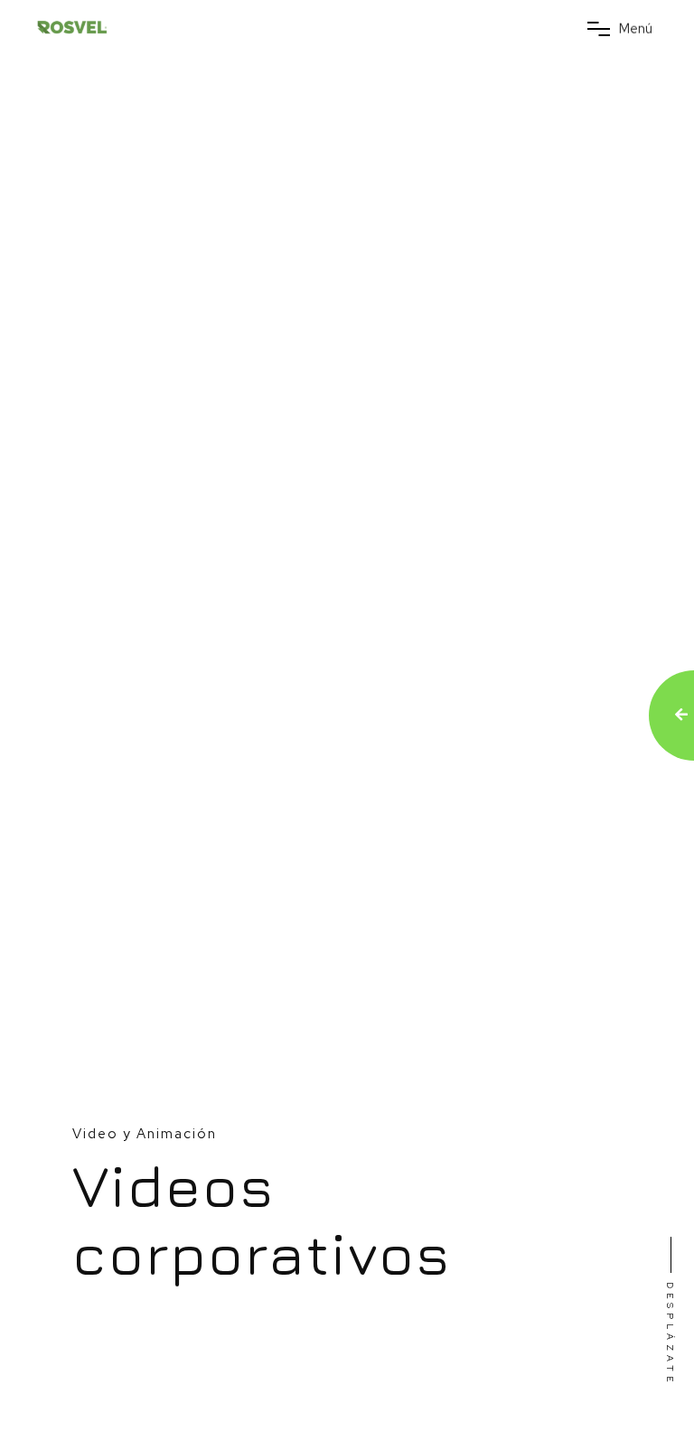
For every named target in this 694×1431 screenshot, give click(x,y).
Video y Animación (144, 1134)
